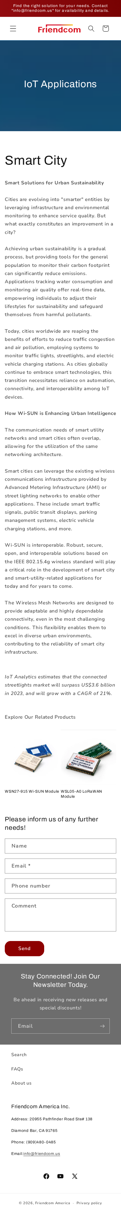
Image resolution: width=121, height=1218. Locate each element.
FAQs (17, 1069)
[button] (13, 28)
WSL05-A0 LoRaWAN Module (81, 794)
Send (24, 948)
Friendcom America (52, 1203)
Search (19, 1055)
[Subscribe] (102, 1026)
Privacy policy (89, 1203)
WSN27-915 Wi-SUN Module (32, 791)
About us (21, 1083)
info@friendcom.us (41, 1154)
